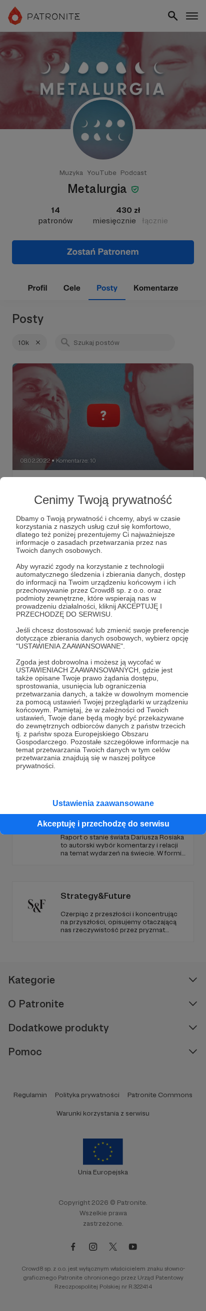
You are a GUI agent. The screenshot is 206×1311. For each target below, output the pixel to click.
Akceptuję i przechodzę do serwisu (103, 823)
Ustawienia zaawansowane (103, 803)
